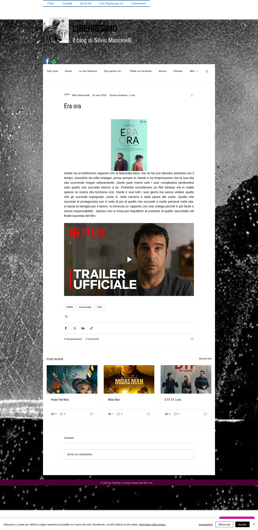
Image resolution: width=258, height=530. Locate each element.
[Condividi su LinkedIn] (83, 328)
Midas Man (114, 399)
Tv (66, 316)
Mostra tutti (205, 358)
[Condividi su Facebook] (65, 328)
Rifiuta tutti (224, 524)
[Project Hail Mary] (72, 379)
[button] (207, 71)
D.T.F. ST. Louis (173, 399)
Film (99, 307)
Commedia (85, 307)
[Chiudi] (254, 524)
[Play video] (129, 259)
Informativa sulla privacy (152, 524)
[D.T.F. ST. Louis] (186, 379)
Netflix (69, 307)
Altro (192, 71)
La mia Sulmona (88, 71)
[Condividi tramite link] (91, 328)
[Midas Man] (129, 379)
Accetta (242, 524)
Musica (163, 71)
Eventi (68, 71)
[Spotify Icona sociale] (54, 62)
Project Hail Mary (60, 399)
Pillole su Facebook (141, 71)
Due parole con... (113, 71)
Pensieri (178, 71)
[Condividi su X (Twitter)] (74, 328)
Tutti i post (52, 71)
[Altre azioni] (192, 95)
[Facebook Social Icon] (46, 61)
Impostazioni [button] (206, 524)
